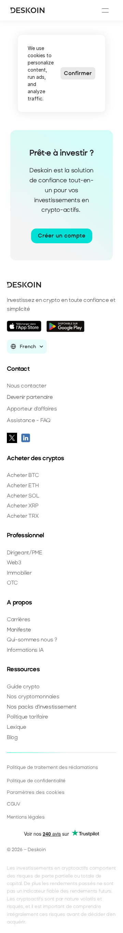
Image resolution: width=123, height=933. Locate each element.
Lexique (16, 727)
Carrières (18, 619)
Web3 (14, 562)
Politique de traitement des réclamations (52, 767)
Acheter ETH (23, 485)
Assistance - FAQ (29, 420)
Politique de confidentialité (36, 780)
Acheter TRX (22, 516)
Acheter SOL (23, 496)
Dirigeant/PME (24, 552)
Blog (12, 737)
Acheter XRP (22, 505)
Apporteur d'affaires (32, 409)
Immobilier (19, 573)
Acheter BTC (23, 475)
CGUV (13, 804)
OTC (12, 583)
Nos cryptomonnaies (33, 696)
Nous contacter (26, 386)
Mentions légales (26, 817)
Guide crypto (23, 686)
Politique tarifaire (27, 717)
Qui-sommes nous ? (32, 639)
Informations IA (25, 650)
